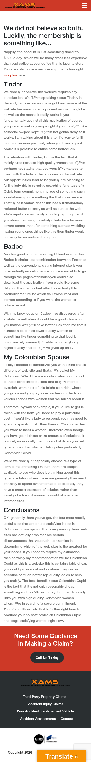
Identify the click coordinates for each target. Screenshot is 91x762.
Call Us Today (47, 657)
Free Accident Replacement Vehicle (45, 711)
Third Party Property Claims (44, 697)
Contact (67, 718)
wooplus (10, 75)
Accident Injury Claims (45, 704)
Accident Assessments (38, 718)
